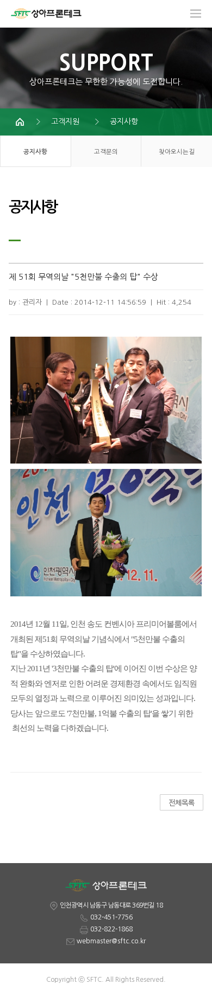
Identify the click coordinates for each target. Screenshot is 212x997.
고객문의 (106, 152)
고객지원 (65, 121)
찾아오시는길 (177, 152)
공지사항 (124, 121)
